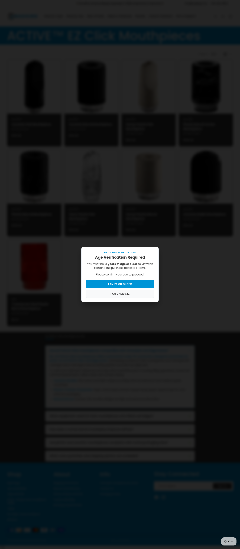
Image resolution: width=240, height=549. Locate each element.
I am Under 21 (120, 293)
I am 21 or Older (120, 284)
